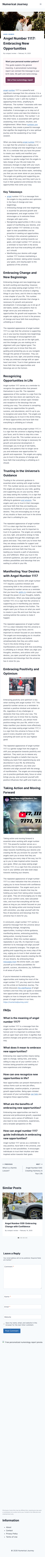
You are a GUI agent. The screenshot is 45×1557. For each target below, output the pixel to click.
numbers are (32, 124)
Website (7, 1317)
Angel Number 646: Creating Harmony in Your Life (33, 1169)
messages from (9, 962)
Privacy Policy (12, 1534)
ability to (22, 592)
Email (7, 1307)
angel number (29, 142)
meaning (23, 1018)
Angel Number (8, 34)
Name (7, 1297)
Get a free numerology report (20, 80)
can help (34, 1094)
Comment (9, 1267)
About (8, 1527)
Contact (9, 1530)
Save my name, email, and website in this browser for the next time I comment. (21, 1324)
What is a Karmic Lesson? (10, 1167)
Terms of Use (11, 1537)
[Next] (39, 1214)
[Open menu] (40, 4)
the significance (24, 988)
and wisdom (26, 500)
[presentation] (22, 1206)
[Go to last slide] (6, 1214)
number (11, 90)
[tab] (18, 1237)
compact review (10, 53)
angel (5, 90)
